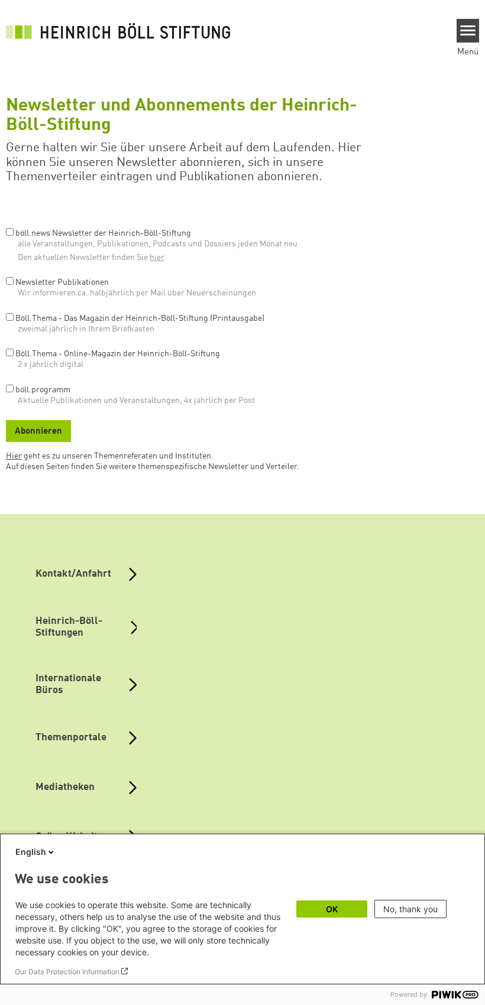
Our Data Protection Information (67, 971)
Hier (14, 456)
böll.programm (42, 390)
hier (157, 257)
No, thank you (410, 909)
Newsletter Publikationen (62, 282)
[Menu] (468, 31)
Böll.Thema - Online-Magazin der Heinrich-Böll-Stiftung (117, 354)
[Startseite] (118, 31)
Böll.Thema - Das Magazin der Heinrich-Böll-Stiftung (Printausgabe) (139, 318)
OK (332, 909)
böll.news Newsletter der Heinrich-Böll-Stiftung (103, 233)
